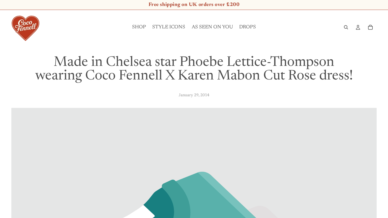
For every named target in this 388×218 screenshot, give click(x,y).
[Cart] (370, 27)
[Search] (346, 27)
